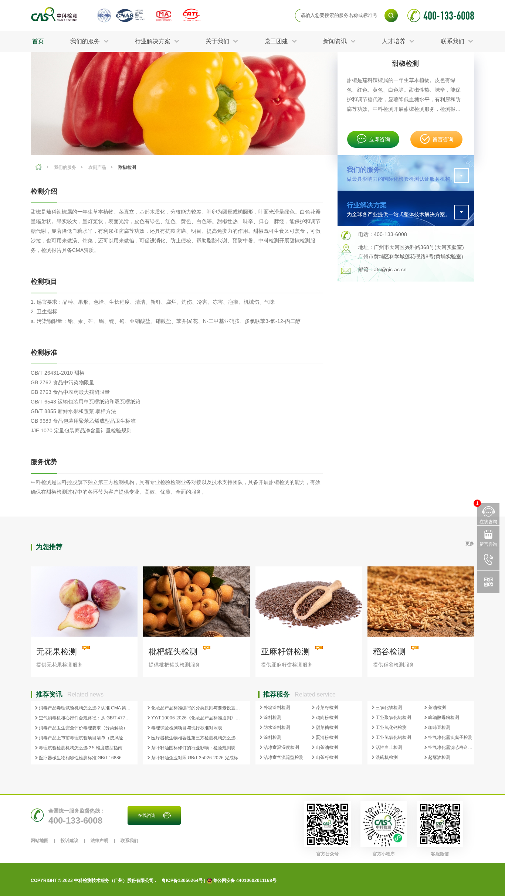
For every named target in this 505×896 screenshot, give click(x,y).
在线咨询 (147, 815)
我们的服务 (65, 167)
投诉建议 (69, 840)
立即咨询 (379, 139)
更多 (469, 543)
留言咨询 (443, 139)
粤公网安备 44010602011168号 (245, 880)
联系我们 (129, 840)
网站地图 (39, 840)
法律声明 (99, 840)
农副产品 (97, 167)
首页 (38, 41)
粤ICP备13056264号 (182, 880)
